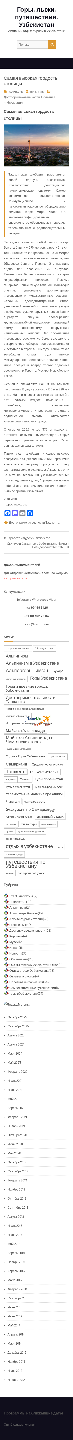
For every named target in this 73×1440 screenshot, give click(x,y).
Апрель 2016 (16, 1271)
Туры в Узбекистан (18, 786)
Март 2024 (14, 1053)
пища (60, 847)
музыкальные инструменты (31, 831)
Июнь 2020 (15, 1144)
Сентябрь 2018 (17, 1207)
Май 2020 (14, 1153)
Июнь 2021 (14, 1089)
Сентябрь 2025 (18, 1026)
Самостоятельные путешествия (32, 987)
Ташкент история (44, 772)
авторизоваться (15, 578)
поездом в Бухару (14, 854)
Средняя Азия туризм (47, 764)
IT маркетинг (18, 901)
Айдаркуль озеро (44, 648)
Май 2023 (14, 1062)
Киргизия (16, 936)
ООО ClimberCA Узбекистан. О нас (33, 965)
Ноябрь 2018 (16, 1189)
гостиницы (11, 824)
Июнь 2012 (14, 1370)
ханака (9, 873)
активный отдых (50, 816)
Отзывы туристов (22, 976)
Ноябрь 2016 (16, 1262)
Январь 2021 (16, 1126)
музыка (9, 831)
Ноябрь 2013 (16, 1361)
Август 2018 (15, 1216)
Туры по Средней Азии (48, 786)
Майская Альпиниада (25, 730)
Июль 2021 (14, 1080)
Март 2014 (14, 1343)
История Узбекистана (18, 715)
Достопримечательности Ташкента (34, 522)
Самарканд (16, 763)
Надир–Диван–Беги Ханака (18, 749)
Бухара (58, 671)
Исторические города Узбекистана (25, 708)
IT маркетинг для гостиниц (18, 648)
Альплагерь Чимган (27, 670)
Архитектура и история (26, 919)
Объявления (18, 959)
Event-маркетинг (21, 896)
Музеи (14, 942)
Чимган (13, 801)
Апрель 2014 (16, 1334)
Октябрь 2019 (16, 1162)
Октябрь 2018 (16, 1198)
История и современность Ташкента (29, 723)
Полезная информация (26, 982)
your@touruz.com (37, 624)
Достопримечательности (22, 97)
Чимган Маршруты (34, 801)
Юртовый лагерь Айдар (19, 816)
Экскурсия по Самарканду (30, 809)
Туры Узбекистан (49, 779)
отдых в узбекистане (29, 846)
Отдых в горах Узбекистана (28, 970)
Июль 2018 (14, 1225)
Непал (14, 947)
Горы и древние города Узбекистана (27, 688)
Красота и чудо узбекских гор (29, 538)
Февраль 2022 (17, 1071)
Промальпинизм (58, 756)
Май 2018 (13, 1243)
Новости (15, 953)
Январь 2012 (16, 1379)
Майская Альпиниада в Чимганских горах (29, 739)
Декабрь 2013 (16, 1352)
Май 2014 (13, 1325)
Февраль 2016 (17, 1289)
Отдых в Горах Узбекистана (25, 756)
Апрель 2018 (16, 1252)
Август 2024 (16, 1044)
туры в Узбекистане (23, 993)
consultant (36, 91)
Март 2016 (14, 1280)
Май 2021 (13, 1098)
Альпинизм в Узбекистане (32, 663)
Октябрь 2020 (17, 1135)
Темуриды (11, 779)
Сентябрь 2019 (17, 1171)
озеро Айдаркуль (15, 838)
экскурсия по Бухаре (31, 873)
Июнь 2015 (14, 1307)
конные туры (28, 824)
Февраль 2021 (17, 1117)
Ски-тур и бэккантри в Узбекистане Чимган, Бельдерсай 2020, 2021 (38, 545)
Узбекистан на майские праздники (34, 794)
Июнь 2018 (14, 1234)
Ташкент (15, 771)
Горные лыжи (18, 924)
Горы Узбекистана (48, 678)
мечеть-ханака (48, 824)
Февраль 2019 (17, 1180)
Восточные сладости (15, 679)
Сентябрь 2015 (17, 1298)
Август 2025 (16, 1035)
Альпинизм (17, 655)
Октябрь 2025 (17, 1017)
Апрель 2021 (16, 1107)
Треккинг (25, 779)
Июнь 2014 (14, 1316)
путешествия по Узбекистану (25, 864)
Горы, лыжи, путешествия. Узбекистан (36, 16)
